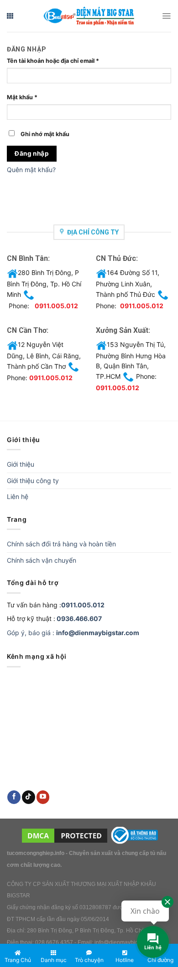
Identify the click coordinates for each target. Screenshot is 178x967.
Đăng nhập (32, 153)
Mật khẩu (22, 97)
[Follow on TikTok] (28, 797)
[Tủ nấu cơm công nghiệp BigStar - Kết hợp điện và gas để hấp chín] (89, 16)
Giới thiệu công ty (33, 480)
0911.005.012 (56, 306)
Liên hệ (17, 496)
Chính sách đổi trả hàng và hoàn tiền (61, 544)
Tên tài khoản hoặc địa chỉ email (53, 60)
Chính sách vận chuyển (41, 560)
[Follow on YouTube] (43, 797)
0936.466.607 (79, 618)
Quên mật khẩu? (31, 169)
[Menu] (166, 15)
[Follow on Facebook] (14, 797)
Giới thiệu (20, 464)
